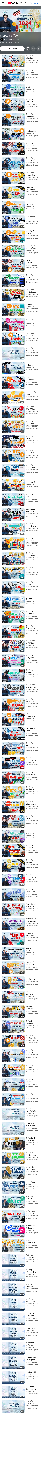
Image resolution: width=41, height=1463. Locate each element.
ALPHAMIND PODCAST (33, 60)
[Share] (33, 48)
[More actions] (38, 48)
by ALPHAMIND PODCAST (12, 39)
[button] (20, 20)
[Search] (21, 3)
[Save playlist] (28, 48)
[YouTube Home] (13, 3)
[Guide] (3, 3)
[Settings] (25, 3)
